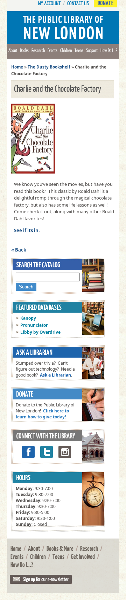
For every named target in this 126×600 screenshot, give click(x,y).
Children (66, 50)
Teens (79, 50)
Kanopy (28, 318)
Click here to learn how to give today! (42, 414)
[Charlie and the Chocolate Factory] (35, 173)
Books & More (60, 548)
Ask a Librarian (55, 375)
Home (17, 67)
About (12, 50)
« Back (18, 250)
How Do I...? (108, 50)
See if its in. (27, 230)
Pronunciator (34, 325)
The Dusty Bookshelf (49, 67)
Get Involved (83, 556)
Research (38, 50)
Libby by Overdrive (40, 332)
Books (24, 50)
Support (92, 50)
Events (52, 50)
